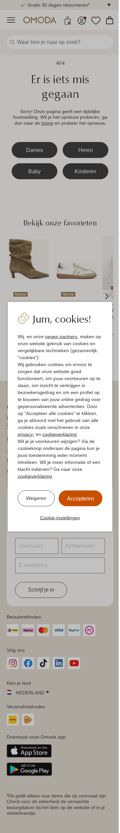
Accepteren (80, 498)
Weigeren (36, 498)
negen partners (61, 336)
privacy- (26, 434)
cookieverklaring (59, 434)
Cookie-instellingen (60, 517)
